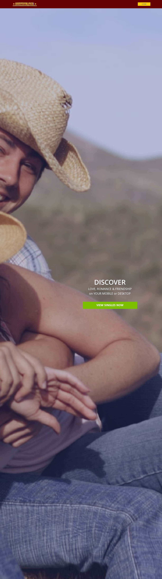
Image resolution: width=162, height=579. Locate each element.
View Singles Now (109, 305)
